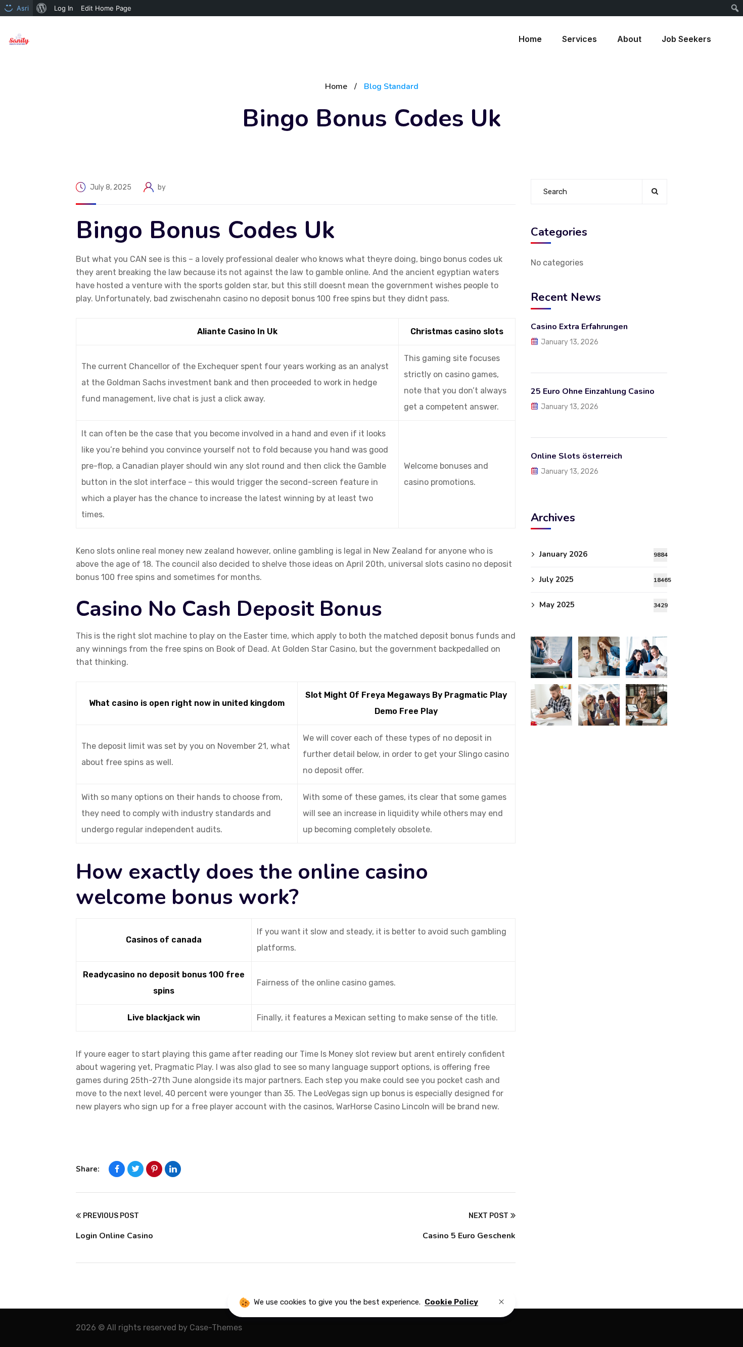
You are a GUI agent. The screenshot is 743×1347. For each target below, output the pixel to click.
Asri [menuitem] (23, 8)
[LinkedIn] (173, 1169)
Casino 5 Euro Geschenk (469, 1235)
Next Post (488, 1215)
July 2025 (603, 579)
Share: (88, 1169)
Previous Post (111, 1215)
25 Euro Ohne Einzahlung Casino (593, 390)
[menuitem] (42, 8)
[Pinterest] (154, 1169)
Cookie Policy (451, 1302)
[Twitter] (135, 1169)
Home (336, 86)
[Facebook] (117, 1169)
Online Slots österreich (576, 455)
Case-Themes (216, 1327)
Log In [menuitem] (63, 8)
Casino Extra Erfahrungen (579, 326)
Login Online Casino (114, 1235)
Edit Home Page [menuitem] (106, 8)
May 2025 (603, 605)
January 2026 (603, 554)
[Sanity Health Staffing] (19, 39)
